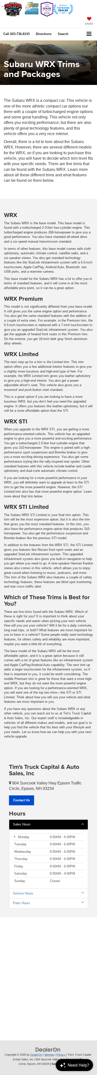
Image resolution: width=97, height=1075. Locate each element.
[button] (16, 34)
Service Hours (23, 893)
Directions (43, 34)
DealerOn (36, 1054)
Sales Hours (22, 824)
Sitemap (49, 1054)
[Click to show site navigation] (89, 34)
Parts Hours (21, 903)
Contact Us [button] (21, 800)
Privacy (60, 1054)
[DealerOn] (48, 1049)
